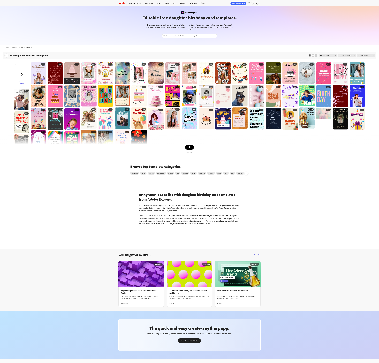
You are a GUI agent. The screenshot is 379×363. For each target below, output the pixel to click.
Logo (248, 173)
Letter (232, 173)
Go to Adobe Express (238, 3)
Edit (166, 3)
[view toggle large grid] (316, 55)
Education (193, 3)
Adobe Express (149, 3)
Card (177, 173)
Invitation (210, 173)
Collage (193, 173)
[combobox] (189, 36)
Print (174, 3)
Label (226, 173)
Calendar (170, 173)
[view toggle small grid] (310, 55)
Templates (14, 47)
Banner (143, 173)
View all (256, 255)
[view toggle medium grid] (313, 55)
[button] (248, 3)
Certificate (185, 173)
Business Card (160, 173)
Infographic (202, 173)
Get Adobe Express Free (189, 341)
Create (158, 3)
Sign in (255, 3)
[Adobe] (122, 3)
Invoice (219, 173)
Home (7, 47)
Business (182, 3)
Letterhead (240, 173)
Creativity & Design (134, 3)
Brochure (151, 173)
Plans (202, 3)
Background (135, 173)
